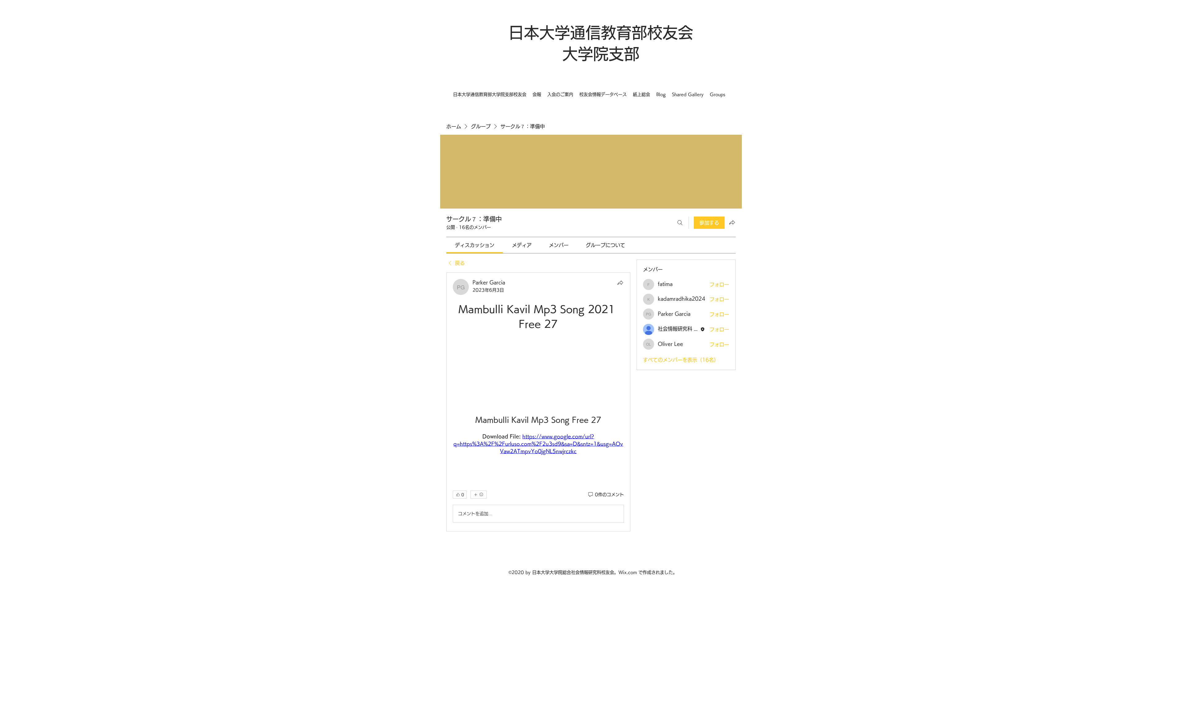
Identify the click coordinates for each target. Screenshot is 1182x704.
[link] (474, 245)
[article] (538, 401)
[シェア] (620, 282)
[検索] (680, 223)
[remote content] (538, 365)
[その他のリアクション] (478, 495)
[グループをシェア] (732, 222)
